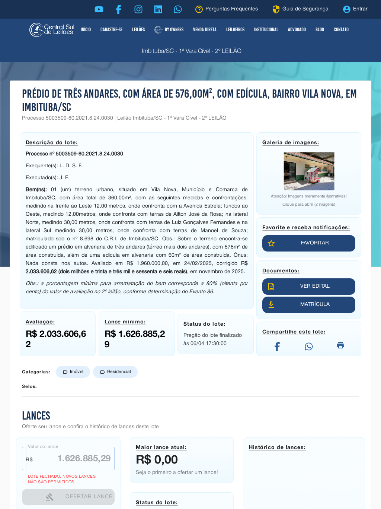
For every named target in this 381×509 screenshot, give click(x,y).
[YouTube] (99, 9)
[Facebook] (119, 9)
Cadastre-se (111, 29)
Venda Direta (205, 29)
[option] (73, 372)
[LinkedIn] (158, 9)
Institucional (266, 29)
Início (86, 29)
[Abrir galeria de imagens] (309, 171)
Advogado (297, 29)
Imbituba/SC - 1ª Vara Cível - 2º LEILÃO (191, 51)
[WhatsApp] (178, 9)
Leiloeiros (235, 29)
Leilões (138, 29)
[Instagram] (138, 9)
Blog (320, 29)
